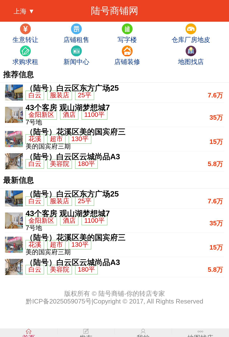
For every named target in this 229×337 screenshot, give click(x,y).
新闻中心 (76, 61)
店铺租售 (76, 39)
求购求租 (25, 61)
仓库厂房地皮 (191, 39)
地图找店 (191, 61)
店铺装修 (127, 61)
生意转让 (25, 39)
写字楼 (127, 39)
